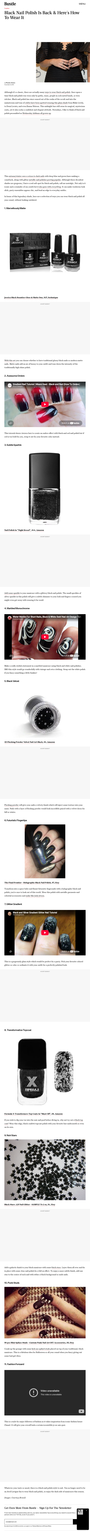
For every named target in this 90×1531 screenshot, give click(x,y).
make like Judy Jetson (35, 895)
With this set (9, 360)
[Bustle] (10, 4)
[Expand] (79, 1510)
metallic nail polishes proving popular (45, 179)
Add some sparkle (12, 593)
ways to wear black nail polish (57, 92)
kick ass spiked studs (41, 1349)
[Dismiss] (86, 1510)
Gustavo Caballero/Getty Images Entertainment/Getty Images (89, 62)
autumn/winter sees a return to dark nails (26, 176)
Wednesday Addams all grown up (36, 113)
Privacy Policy (47, 1526)
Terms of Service (36, 1526)
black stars (56, 1267)
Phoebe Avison (10, 83)
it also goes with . (49, 186)
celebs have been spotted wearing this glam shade (46, 102)
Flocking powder (11, 805)
